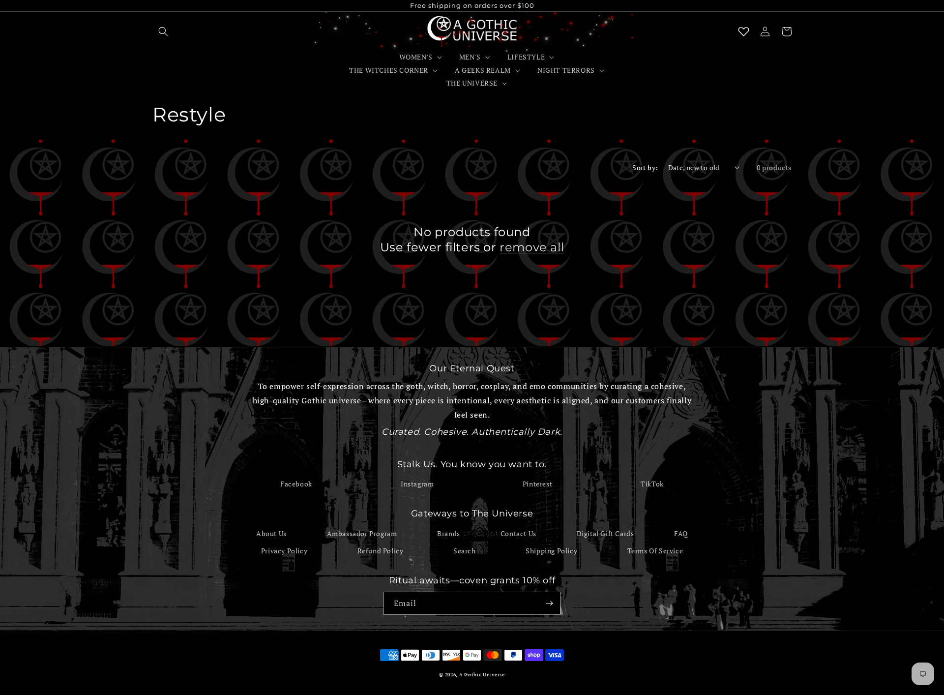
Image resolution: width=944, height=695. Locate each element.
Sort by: (645, 167)
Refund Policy (380, 550)
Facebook (296, 483)
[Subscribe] (549, 603)
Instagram (417, 483)
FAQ (681, 533)
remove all (532, 247)
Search (464, 550)
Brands (448, 533)
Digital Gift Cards (605, 533)
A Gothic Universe (482, 674)
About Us (271, 533)
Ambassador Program (362, 533)
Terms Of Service (655, 550)
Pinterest (537, 483)
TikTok (652, 483)
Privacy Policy (284, 550)
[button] (163, 31)
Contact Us (518, 533)
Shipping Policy (551, 550)
